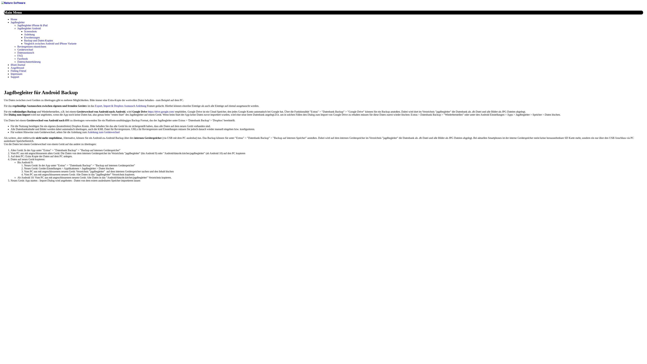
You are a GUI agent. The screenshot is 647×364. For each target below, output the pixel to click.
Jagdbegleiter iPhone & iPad (32, 25)
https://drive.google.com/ (161, 111)
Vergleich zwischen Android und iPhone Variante (50, 43)
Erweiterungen (32, 37)
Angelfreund (17, 67)
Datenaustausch (25, 52)
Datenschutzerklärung (29, 61)
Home (14, 19)
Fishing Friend (18, 70)
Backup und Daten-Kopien (38, 40)
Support (15, 76)
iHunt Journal (18, 64)
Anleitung (29, 34)
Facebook (22, 58)
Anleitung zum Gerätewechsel (103, 132)
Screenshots (30, 31)
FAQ (20, 55)
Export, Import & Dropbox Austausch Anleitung (120, 105)
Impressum (16, 73)
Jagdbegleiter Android (29, 28)
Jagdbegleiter (18, 22)
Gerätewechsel (25, 49)
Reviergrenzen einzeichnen (31, 46)
